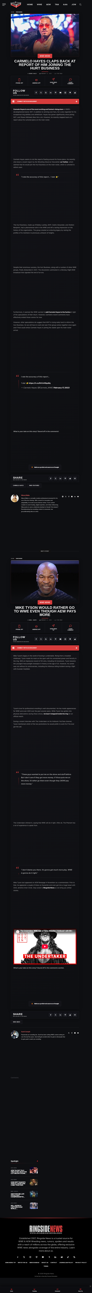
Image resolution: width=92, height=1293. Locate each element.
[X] (41, 92)
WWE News (19, 12)
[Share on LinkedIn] (60, 478)
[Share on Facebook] (51, 478)
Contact (53, 1262)
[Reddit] (75, 92)
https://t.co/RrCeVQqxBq (39, 383)
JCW (74, 4)
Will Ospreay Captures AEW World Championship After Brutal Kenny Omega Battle (16, 1207)
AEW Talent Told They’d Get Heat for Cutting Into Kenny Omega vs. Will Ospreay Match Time (19, 1172)
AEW (48, 4)
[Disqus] (45, 1108)
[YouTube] (60, 92)
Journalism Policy (66, 1262)
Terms (46, 1266)
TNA (57, 4)
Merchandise (34, 1262)
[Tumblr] (49, 1257)
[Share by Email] (75, 478)
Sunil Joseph (32, 620)
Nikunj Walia (32, 73)
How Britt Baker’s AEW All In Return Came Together (18, 1184)
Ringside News (49, 888)
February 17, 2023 (62, 388)
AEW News (14, 1167)
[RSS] (74, 1257)
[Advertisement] (26, 251)
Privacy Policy (81, 1262)
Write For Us (22, 1262)
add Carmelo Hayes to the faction (58, 312)
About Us (45, 1262)
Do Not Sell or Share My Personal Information (46, 1276)
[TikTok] (68, 1257)
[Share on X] (55, 478)
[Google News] (46, 92)
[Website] (63, 496)
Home (30, 4)
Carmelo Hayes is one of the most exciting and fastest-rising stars (38, 109)
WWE (39, 4)
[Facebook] (36, 92)
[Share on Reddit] (70, 478)
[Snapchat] (70, 92)
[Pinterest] (55, 92)
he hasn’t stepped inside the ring (56, 714)
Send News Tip (10, 1262)
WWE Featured (34, 485)
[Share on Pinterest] (65, 478)
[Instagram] (65, 92)
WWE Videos (14, 1191)
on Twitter (64, 162)
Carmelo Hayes (18, 485)
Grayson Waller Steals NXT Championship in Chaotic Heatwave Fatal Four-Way (18, 1195)
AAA (65, 4)
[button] (80, 4)
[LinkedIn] (51, 92)
